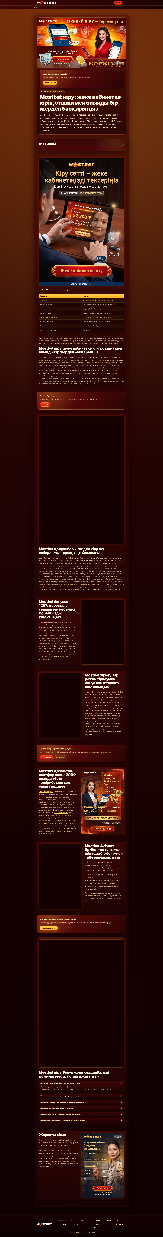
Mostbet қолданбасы (94, 589)
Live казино (68, 815)
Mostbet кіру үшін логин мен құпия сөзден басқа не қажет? (61, 1083)
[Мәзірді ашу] (125, 3)
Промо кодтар (56, 656)
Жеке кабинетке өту (49, 928)
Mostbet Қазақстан (46, 792)
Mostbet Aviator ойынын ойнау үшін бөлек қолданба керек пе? (62, 1114)
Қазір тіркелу (46, 757)
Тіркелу (118, 2)
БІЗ (108, 1224)
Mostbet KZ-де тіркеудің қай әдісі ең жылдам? (57, 1108)
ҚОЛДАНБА (120, 1221)
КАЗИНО (84, 1221)
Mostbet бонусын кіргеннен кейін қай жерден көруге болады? (62, 1102)
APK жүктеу (60, 757)
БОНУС (73, 1221)
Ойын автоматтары (61, 813)
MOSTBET (62, 1221)
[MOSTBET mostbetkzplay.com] (44, 1224)
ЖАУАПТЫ (119, 1224)
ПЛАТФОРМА (97, 1221)
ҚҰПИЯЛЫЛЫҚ (94, 1224)
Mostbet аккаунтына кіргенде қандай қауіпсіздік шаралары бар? (63, 1120)
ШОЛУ (109, 1221)
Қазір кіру (45, 404)
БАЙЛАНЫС (92, 1228)
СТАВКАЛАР (78, 1224)
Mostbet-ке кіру (50, 82)
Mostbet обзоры (45, 823)
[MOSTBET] (74, 2)
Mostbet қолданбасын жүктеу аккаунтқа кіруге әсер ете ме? (62, 1096)
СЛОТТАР (63, 1224)
